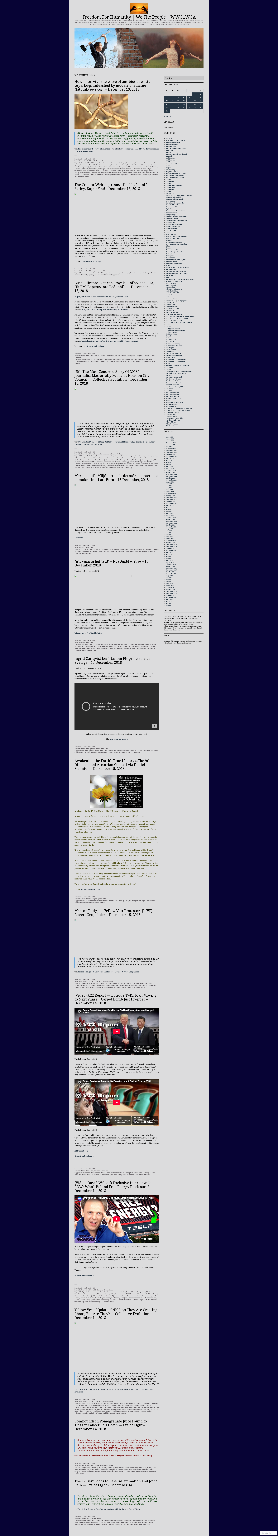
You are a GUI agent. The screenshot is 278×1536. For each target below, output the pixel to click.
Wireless (98, 468)
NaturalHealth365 (172, 307)
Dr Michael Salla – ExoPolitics (176, 217)
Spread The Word (116, 1300)
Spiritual (143, 273)
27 (184, 108)
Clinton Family (98, 359)
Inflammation (126, 1523)
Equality (77, 985)
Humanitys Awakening (120, 1407)
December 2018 (171, 544)
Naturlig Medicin (148, 1469)
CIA (90, 359)
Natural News (170, 305)
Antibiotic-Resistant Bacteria (137, 165)
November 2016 (171, 593)
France (83, 985)
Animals (99, 456)
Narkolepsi (170, 303)
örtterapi (101, 169)
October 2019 (170, 525)
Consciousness (127, 458)
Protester (104, 648)
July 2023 (169, 447)
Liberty (128, 985)
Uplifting (91, 275)
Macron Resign (136, 985)
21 (189, 104)
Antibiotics (94, 167)
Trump (119, 1175)
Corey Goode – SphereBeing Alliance (179, 195)
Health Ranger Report (174, 252)
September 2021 (171, 480)
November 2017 (171, 570)
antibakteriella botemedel (101, 165)
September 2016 (171, 597)
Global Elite (128, 1405)
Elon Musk (101, 1294)
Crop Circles (170, 201)
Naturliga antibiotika (96, 175)
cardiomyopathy (151, 456)
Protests (77, 987)
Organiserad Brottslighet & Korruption (180, 316)
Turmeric (80, 177)
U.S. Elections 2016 (172, 393)
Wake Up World (171, 416)
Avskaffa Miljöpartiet (102, 549)
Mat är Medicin (89, 1524)
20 (184, 104)
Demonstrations (146, 983)
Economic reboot (90, 1294)
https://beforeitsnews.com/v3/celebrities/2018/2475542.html (101, 296)
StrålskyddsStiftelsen (174, 355)
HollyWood (126, 359)
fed (154, 1173)
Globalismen (79, 551)
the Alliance (152, 1300)
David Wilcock (131, 1292)
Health (132, 462)
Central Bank (89, 1173)
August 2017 (170, 576)
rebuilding (116, 1298)
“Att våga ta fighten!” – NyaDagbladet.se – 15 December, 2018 (111, 563)
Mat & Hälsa (96, 1519)
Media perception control (131, 1409)
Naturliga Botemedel (112, 175)
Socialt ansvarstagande (140, 648)
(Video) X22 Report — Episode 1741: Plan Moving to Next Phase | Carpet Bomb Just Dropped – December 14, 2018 (115, 999)
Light (127, 273)
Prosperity (152, 985)
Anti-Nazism (170, 160)
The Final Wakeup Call (174, 377)
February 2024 (171, 443)
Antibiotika (103, 167)
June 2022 (169, 462)
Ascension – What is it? (174, 164)
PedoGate (86, 361)
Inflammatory (136, 1523)
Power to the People (131, 1411)
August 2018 (170, 552)
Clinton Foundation (117, 1173)
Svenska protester (94, 753)
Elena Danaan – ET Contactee (176, 221)
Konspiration (170, 277)
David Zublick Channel (174, 205)
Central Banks (100, 1173)
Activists (92, 456)
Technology (121, 454)
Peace (136, 273)
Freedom (90, 985)
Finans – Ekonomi (172, 228)
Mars (124, 1296)
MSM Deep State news (149, 1409)
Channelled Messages (89, 271)
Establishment (97, 1405)
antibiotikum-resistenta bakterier (145, 167)
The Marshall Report (173, 383)
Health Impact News (173, 250)
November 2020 (171, 500)
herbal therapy (142, 171)
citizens (95, 458)
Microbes (144, 464)
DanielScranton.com (90, 889)
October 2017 (170, 572)
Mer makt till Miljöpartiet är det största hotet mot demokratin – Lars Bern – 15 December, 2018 (116, 477)
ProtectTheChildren (122, 361)
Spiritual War (95, 1300)
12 (178, 101)
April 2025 (169, 437)
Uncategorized (171, 404)
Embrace (112, 273)
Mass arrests (146, 1296)
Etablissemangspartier (127, 549)
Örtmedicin (93, 169)
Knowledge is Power (113, 1296)
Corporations (139, 458)
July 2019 (169, 531)
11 (172, 101)
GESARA (169, 240)
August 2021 (170, 482)
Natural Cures (127, 173)
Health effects (87, 464)
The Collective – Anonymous (176, 373)
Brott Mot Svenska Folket (175, 178)
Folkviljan (148, 549)
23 (200, 104)
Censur (168, 183)
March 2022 (170, 468)
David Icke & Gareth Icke (175, 203)
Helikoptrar (170, 256)
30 (200, 108)
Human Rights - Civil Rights (115, 985)
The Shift (84, 275)
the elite (85, 1413)
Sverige (152, 648)
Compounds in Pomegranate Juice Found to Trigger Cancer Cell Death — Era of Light (115, 1456)
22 (195, 104)
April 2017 (169, 584)
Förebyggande (149, 1521)
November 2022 (171, 453)
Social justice (92, 987)
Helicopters (170, 254)
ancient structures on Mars (108, 1292)
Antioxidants (84, 1467)
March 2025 (170, 439)
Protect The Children (107, 361)
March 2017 (170, 586)
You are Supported (112, 275)
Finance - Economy (101, 1171)
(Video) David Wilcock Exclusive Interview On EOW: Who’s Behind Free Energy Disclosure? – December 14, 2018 (113, 1186)
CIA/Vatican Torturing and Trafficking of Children (105, 309)
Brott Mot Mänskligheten (175, 176)
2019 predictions (86, 1292)
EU (151, 1173)
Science (110, 466)
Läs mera (78, 538)
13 (184, 101)
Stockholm (82, 753)
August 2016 (170, 599)
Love (132, 273)
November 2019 (171, 523)
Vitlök (87, 177)
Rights (84, 987)
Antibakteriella (85, 165)
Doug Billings (171, 215)
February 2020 (171, 517)
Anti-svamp (130, 163)
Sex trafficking (146, 361)
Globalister (88, 551)
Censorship (146, 1403)
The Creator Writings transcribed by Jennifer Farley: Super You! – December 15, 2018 (112, 186)
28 (189, 108)
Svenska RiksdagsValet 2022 (176, 361)
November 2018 (171, 546)
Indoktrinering (79, 646)
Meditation (170, 295)
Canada (110, 751)
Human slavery (171, 262)
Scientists (117, 466)
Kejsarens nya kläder (94, 646)
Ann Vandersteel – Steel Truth (176, 154)
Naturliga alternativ (81, 175)
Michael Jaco (170, 297)
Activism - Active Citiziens (90, 981)
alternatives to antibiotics (107, 163)
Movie (92, 1298)
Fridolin (155, 549)
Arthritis (93, 1467)
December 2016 (171, 591)
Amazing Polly (171, 146)
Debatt (97, 644)
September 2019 (171, 527)
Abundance (84, 983)
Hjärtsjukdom (95, 1469)
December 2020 (171, 498)
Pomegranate (95, 1471)
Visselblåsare (171, 414)
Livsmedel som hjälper (109, 1469)
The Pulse (169, 389)
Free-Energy (88, 1296)
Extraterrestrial (121, 1294)
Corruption (149, 458)
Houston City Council (100, 464)
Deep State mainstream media (129, 983)
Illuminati (96, 1296)
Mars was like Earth (134, 1296)
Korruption (136, 646)
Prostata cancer (130, 1471)
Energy (108, 1294)
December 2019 (171, 521)
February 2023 (171, 449)
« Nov (166, 116)
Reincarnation (79, 903)
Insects (129, 464)
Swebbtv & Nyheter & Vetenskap (177, 365)
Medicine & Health (100, 161)
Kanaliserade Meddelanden (176, 271)
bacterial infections (112, 169)
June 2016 (169, 603)
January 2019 (170, 543)
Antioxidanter (108, 1521)
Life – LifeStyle (171, 283)
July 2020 (169, 507)
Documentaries (171, 213)
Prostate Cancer (142, 1471)
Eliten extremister (120, 644)
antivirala (85, 169)
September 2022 (171, 456)
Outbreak (138, 175)
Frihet (154, 644)
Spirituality (102, 271)
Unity (115, 987)
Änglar (168, 168)
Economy (145, 1173)
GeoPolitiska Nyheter (173, 238)
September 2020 (171, 503)
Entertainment (171, 222)
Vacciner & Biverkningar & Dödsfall (179, 408)
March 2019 (170, 539)
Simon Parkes (171, 350)
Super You (150, 273)
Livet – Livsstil (171, 285)
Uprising (113, 1413)
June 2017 (169, 580)
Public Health (91, 466)
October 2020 (170, 501)
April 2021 (169, 490)
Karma (103, 1296)
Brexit (82, 1173)
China (108, 1173)
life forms (136, 464)
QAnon (90, 1175)
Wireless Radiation (109, 468)
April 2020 (169, 513)
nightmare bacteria (128, 175)
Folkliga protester (144, 644)
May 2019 (169, 535)
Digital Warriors (172, 209)
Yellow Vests (139, 987)
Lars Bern (121, 551)
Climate (168, 191)
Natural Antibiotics (114, 173)
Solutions (124, 466)
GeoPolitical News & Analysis (176, 236)
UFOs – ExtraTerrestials (175, 402)
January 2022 (170, 472)
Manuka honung (85, 173)
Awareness (107, 456)
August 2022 (170, 458)
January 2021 (170, 496)
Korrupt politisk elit (124, 646)
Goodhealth (111, 171)
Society (100, 987)
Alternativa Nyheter (88, 547)
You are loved (100, 275)
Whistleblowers (144, 1175)
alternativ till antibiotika (88, 163)
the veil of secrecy (92, 903)
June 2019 (169, 533)
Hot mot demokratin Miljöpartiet (105, 551)
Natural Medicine (135, 1469)
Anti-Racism (170, 162)
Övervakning (170, 170)
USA (136, 1175)
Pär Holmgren (144, 551)
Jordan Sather (171, 269)
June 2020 (169, 509)
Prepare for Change (173, 328)
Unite (111, 987)
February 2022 (171, 470)
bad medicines (125, 169)
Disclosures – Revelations (175, 211)
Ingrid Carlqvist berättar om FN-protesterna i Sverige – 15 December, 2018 (112, 660)
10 (167, 101)
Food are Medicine (86, 1523)
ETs (112, 1294)
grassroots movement (82, 1407)
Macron (146, 1407)
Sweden (110, 753)
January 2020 (170, 519)
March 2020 (170, 515)
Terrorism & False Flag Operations (179, 371)
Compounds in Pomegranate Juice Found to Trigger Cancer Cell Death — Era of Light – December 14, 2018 (110, 1425)
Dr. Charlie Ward (172, 219)
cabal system (136, 1403)
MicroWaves (153, 464)
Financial (77, 1175)
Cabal (123, 1292)
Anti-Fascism (170, 158)
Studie (76, 1473)
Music (97, 1298)
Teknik (168, 369)
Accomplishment (86, 273)
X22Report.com (81, 1151)
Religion (124, 1298)
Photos (168, 326)
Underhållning (171, 406)
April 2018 (169, 560)
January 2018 (170, 566)
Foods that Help (140, 1467)
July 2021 (169, 484)
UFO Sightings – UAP (173, 398)
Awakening (118, 1403)
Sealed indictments (149, 1298)
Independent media (136, 1407)
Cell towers (88, 458)
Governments (109, 462)
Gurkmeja (120, 171)
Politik (152, 551)
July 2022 (169, 460)
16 (200, 101)
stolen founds (128, 1300)
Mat (81, 1524)
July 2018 (169, 554)
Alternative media (93, 1403)
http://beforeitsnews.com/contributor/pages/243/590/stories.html (108, 341)
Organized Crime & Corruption (123, 356)
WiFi (92, 468)
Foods (131, 1467)
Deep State (113, 983)
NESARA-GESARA (172, 309)
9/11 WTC (169, 138)
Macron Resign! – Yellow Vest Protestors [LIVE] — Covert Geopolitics (108, 972)
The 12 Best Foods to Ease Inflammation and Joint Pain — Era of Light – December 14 (115, 1483)
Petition (77, 466)
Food (126, 1467)
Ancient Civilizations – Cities (176, 148)
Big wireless (116, 456)
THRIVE (169, 391)
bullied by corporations (130, 456)
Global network (97, 462)
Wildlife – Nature (172, 424)
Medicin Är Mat (101, 1524)
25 (172, 108)
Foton (168, 232)
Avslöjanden (170, 166)
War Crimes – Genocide (174, 418)
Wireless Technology (124, 468)
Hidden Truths (171, 258)
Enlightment (136, 901)
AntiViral (77, 169)
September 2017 (171, 574)
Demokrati (115, 549)
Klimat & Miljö (171, 275)
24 (167, 108)
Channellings (170, 187)
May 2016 (169, 605)
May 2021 (169, 488)
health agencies (141, 462)
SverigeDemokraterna (82, 553)
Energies (128, 901)
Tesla (145, 1300)
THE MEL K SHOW (172, 385)
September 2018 (171, 550)
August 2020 (170, 505)
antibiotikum (127, 167)
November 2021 (171, 476)
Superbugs (147, 175)
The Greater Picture (173, 381)
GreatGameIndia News (174, 242)
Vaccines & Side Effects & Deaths (178, 410)
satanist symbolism (135, 1298)
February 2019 (171, 541)
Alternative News (87, 356)
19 (178, 104)
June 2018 (169, 556)
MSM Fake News (80, 1411)
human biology (114, 464)
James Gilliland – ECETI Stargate (177, 267)
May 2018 (169, 558)
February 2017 (171, 588)
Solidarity (78, 1413)
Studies (131, 466)
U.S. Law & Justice (172, 397)
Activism (92, 983)
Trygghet (77, 650)
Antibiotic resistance (118, 165)
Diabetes (120, 1467)
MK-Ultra (134, 359)
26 (178, 108)
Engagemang (132, 644)
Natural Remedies (139, 173)
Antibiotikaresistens (115, 167)
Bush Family (84, 359)
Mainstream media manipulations (109, 1409)
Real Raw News (171, 334)
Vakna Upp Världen (89, 650)
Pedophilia (95, 361)
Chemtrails (170, 189)
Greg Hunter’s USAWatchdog (176, 244)
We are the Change (107, 1302)
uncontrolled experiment (144, 466)
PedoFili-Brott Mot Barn (174, 320)
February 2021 (171, 494)
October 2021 (170, 478)
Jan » (170, 116)
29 (195, 108)
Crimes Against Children (103, 356)
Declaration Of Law (173, 207)
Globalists (136, 1405)
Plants (83, 466)
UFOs (168, 400)
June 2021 (169, 486)
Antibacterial (140, 163)
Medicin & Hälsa (87, 161)
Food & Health (86, 1519)
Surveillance (170, 357)
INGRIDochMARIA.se (119, 739)
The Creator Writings (91, 261)
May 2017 (169, 582)
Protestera (112, 648)
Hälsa (113, 1523)
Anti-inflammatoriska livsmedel (91, 1521)
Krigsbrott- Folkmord (174, 281)
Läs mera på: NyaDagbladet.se (88, 633)
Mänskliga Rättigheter (174, 289)
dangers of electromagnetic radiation (101, 460)
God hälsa (103, 171)
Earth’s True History (116, 901)
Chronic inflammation (132, 1521)
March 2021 (170, 492)
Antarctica (169, 156)
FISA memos (132, 1294)
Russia (96, 1175)
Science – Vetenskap (173, 344)
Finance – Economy (173, 226)
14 (189, 101)
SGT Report (170, 348)
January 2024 (170, 445)
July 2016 (169, 601)
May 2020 (169, 511)
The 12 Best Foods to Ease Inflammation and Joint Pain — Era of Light (108, 1509)
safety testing (101, 466)
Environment (87, 462)
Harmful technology (122, 462)
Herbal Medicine (130, 171)
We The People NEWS (173, 420)
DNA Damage (121, 460)
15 (195, 101)
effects (129, 460)
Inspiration (121, 273)
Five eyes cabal (143, 1294)
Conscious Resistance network (110, 458)
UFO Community (94, 1302)
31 (167, 111)
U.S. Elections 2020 (172, 395)
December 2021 (171, 474)
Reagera (120, 648)
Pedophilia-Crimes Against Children (179, 322)
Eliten (111, 644)
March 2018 (170, 562)
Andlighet (169, 150)
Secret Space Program (174, 346)
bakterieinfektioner (139, 169)
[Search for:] (184, 78)
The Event (169, 375)
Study (82, 1473)
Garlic (96, 171)
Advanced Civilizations (88, 901)
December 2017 (171, 568)
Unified (102, 903)
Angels (168, 152)
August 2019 (170, 529)
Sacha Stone (170, 338)
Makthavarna (145, 646)
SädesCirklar (170, 342)
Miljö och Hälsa (171, 299)
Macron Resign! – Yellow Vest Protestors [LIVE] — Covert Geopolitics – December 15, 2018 (115, 912)
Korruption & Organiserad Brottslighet (180, 279)
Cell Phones (78, 458)
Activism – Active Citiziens (175, 140)
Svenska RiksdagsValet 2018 (176, 359)
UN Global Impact (134, 753)
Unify (96, 1413)
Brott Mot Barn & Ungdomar (176, 174)
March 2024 (170, 441)
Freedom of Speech (116, 1405)
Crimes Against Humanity (175, 199)
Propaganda (95, 648)
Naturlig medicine (127, 1524)
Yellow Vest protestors (126, 987)
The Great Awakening (173, 379)
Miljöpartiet (134, 551)
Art (119, 1292)
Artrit (99, 1467)
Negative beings (106, 1298)
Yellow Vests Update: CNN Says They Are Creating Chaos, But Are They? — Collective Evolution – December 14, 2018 (115, 1313)
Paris (145, 985)
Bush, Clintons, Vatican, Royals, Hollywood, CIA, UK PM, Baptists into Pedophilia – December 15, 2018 (114, 287)
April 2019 (169, 537)
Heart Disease (84, 1469)
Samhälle (127, 648)
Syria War (113, 1175)
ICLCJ (168, 266)
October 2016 (170, 595)
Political (85, 1175)
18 (172, 104)
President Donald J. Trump (175, 330)
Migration (146, 751)
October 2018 (170, 548)
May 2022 (169, 464)
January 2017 (170, 589)
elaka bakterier (88, 171)
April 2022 (169, 466)
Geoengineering (171, 234)
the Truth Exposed (81, 1302)
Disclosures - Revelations (103, 1290)
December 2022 (171, 451)
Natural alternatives (99, 173)
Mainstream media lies (88, 1409)
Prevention (119, 1471)
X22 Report (170, 426)
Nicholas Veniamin (172, 312)
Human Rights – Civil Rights (176, 260)
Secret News (135, 361)
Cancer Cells (112, 1467)
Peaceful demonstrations (101, 1411)
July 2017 (169, 578)
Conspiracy (170, 193)
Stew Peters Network (173, 354)
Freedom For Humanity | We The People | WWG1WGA (139, 17)
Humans (123, 464)
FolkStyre (140, 549)
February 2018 (171, 564)
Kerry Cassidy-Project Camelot (177, 273)
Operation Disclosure (96, 346)
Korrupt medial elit (109, 646)
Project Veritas (171, 332)
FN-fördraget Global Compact (125, 751)
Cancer (96, 454)
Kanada (139, 751)
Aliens (95, 1292)
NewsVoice (170, 310)
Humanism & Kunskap (174, 264)
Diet (141, 1521)
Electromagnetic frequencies (142, 460)
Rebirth (168, 336)
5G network (84, 456)
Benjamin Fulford (172, 172)
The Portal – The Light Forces (176, 387)
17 (167, 104)
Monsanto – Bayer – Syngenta (176, 301)
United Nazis (85, 468)
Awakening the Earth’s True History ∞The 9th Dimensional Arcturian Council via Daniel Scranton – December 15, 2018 (112, 764)
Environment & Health (108, 454)
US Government (128, 1175)
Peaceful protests (117, 1411)
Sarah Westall (171, 340)
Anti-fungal (121, 163)
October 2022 (170, 455)
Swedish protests (120, 753)
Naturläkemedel (152, 173)
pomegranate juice (107, 1471)
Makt (127, 551)
